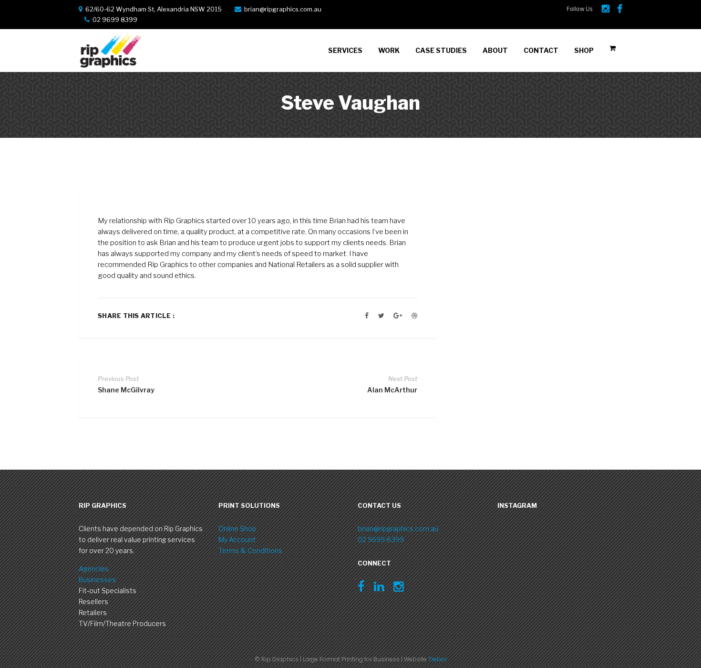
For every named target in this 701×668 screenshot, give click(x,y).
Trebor (437, 659)
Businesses (97, 580)
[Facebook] (367, 315)
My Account (237, 539)
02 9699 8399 (381, 539)
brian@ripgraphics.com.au (282, 9)
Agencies (94, 569)
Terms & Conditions (250, 550)
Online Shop (237, 528)
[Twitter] (381, 315)
